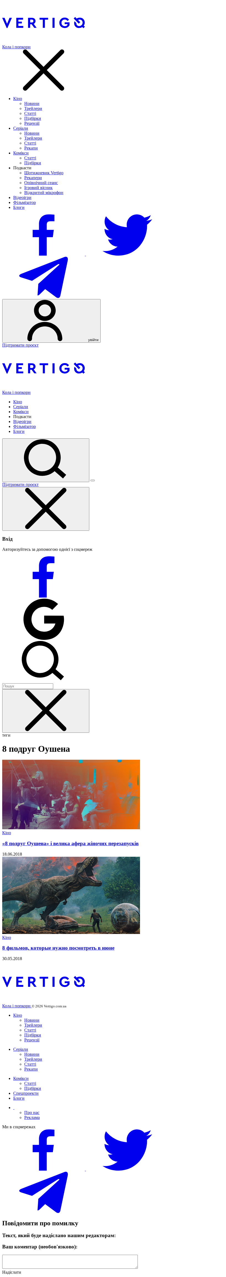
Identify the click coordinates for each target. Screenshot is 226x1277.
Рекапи (31, 148)
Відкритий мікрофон (43, 192)
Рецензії (31, 123)
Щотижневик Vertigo (43, 172)
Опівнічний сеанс (41, 182)
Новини (31, 103)
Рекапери (33, 177)
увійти (92, 340)
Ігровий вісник (38, 187)
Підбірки (32, 118)
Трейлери (33, 108)
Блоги (19, 207)
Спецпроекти (26, 1093)
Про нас (31, 1112)
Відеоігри (22, 197)
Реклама (32, 1117)
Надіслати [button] (11, 1272)
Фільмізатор (24, 202)
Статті (30, 113)
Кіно (17, 98)
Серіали (20, 128)
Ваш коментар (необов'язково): (39, 1247)
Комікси (21, 153)
